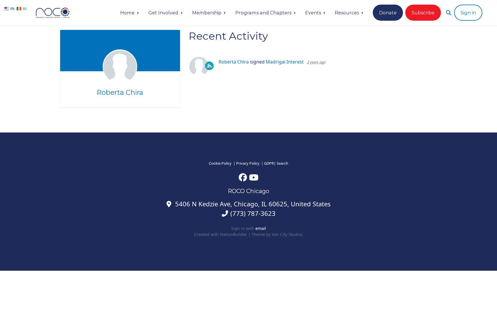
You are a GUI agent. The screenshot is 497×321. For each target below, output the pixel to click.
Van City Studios (287, 234)
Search (282, 163)
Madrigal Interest (285, 62)
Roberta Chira (120, 93)
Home (128, 13)
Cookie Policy (220, 163)
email (260, 228)
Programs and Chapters (264, 13)
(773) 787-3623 (253, 213)
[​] (243, 177)
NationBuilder (233, 234)
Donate (388, 13)
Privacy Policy (247, 163)
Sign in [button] (468, 13)
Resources (347, 13)
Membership (207, 13)
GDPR (269, 163)
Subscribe (423, 13)
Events (313, 13)
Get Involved (163, 13)
